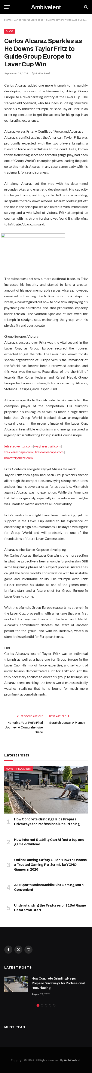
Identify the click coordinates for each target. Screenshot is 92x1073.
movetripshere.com (18, 458)
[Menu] (7, 7)
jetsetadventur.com (18, 446)
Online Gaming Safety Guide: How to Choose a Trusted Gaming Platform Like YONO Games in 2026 (50, 864)
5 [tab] (54, 1005)
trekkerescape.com (18, 452)
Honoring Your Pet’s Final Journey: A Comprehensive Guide (24, 727)
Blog (9, 31)
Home (8, 19)
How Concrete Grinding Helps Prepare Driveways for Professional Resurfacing (58, 983)
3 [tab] (46, 1005)
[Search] (85, 7)
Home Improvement (18, 768)
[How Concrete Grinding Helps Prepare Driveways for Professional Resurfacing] (46, 790)
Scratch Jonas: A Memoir (67, 722)
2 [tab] (42, 1005)
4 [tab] (50, 1005)
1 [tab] (38, 1005)
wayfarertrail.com (47, 446)
